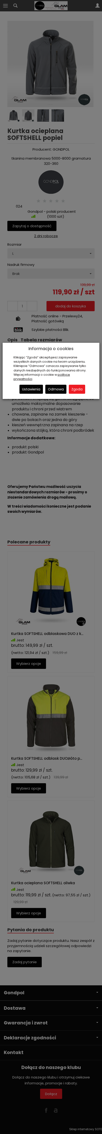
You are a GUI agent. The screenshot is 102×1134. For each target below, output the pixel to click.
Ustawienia (31, 389)
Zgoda (77, 389)
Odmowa (56, 389)
